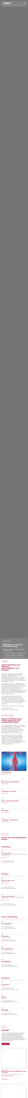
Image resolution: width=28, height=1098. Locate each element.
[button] (7, 641)
